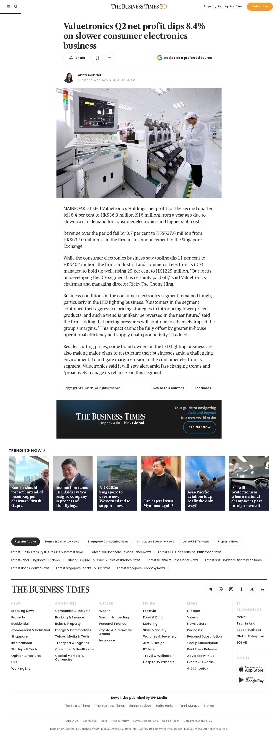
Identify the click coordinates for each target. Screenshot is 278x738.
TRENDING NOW (25, 450)
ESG (14, 662)
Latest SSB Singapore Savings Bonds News (121, 552)
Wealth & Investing (114, 617)
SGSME (242, 642)
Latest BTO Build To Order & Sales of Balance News (103, 560)
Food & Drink (153, 617)
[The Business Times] (135, 6)
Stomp (209, 705)
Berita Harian (165, 705)
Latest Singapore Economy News (141, 568)
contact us (90, 720)
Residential (20, 623)
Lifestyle (149, 611)
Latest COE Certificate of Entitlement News (189, 552)
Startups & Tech (24, 649)
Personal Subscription (204, 636)
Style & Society (154, 630)
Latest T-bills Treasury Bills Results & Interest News (47, 552)
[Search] (15, 6)
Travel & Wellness (157, 656)
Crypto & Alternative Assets (115, 632)
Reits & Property (68, 623)
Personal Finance (112, 623)
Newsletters (196, 623)
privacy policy (120, 720)
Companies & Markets (72, 611)
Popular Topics (25, 541)
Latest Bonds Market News (30, 568)
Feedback (203, 388)
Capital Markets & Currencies (69, 658)
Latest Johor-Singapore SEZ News (35, 560)
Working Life (20, 668)
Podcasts (194, 630)
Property (18, 617)
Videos (192, 617)
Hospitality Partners (158, 662)
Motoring (150, 623)
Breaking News (23, 611)
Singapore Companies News (108, 541)
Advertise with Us (200, 656)
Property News (228, 541)
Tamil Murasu (189, 705)
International (21, 643)
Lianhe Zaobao (140, 705)
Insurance (107, 640)
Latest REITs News (196, 541)
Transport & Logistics (72, 643)
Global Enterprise (250, 636)
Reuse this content (168, 388)
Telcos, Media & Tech (72, 636)
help (104, 720)
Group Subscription (202, 643)
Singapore (19, 636)
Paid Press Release (202, 649)
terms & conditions (145, 720)
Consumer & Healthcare (74, 649)
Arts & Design (153, 643)
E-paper (193, 611)
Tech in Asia (246, 623)
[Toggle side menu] (8, 6)
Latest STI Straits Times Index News (172, 560)
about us (72, 720)
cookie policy (170, 720)
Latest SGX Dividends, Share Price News (233, 560)
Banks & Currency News (62, 541)
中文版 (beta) (197, 668)
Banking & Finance (69, 617)
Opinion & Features (26, 656)
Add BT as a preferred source (188, 58)
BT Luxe (149, 649)
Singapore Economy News (155, 541)
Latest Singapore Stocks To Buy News (83, 568)
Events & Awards (200, 662)
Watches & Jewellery (159, 636)
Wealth (105, 611)
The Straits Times (77, 705)
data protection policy (198, 720)
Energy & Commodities (73, 630)
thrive (241, 617)
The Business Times (110, 705)
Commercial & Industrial (30, 630)
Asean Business (249, 630)
